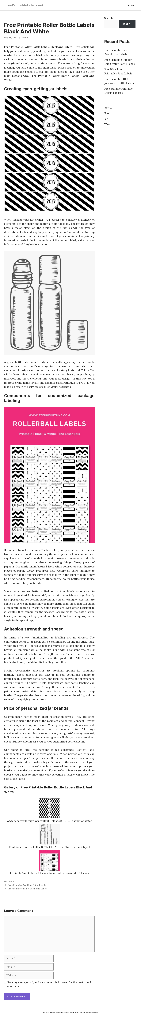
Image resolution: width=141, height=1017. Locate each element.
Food (107, 113)
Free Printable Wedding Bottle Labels (27, 885)
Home (131, 5)
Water (108, 124)
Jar (106, 119)
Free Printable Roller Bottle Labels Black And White (38, 47)
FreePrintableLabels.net (23, 5)
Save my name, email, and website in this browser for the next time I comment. (49, 984)
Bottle (11, 881)
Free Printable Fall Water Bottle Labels (28, 888)
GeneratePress (91, 1012)
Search (108, 18)
